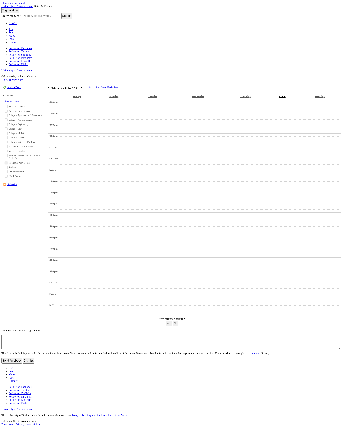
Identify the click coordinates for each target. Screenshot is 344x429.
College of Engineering (18, 124)
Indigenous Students (17, 151)
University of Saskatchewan (17, 6)
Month (110, 87)
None (17, 101)
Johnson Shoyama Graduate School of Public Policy (25, 157)
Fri (282, 96)
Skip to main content (13, 2)
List (116, 87)
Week (103, 87)
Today (89, 87)
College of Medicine (17, 133)
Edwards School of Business (21, 146)
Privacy (18, 79)
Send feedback (11, 360)
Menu (10, 10)
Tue (152, 96)
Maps (12, 35)
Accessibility (33, 424)
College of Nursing (17, 137)
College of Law (15, 129)
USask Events (15, 176)
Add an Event (14, 87)
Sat (320, 96)
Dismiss (28, 360)
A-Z (11, 29)
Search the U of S (11, 15)
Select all (8, 101)
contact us (254, 353)
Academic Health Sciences (20, 111)
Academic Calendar (17, 106)
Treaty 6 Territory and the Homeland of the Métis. (100, 415)
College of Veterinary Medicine (22, 142)
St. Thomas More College (19, 163)
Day (98, 87)
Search (66, 15)
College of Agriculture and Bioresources (26, 115)
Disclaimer (7, 79)
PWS (13, 23)
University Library (16, 171)
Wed (198, 96)
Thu (245, 96)
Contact (13, 42)
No (175, 323)
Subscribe (12, 184)
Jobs (11, 38)
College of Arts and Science (20, 120)
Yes (169, 323)
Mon (113, 96)
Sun (77, 96)
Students (12, 167)
